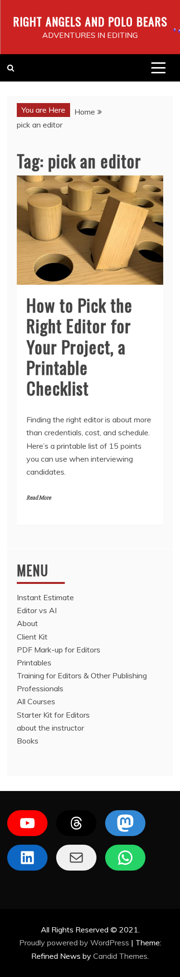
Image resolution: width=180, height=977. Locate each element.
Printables (34, 662)
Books (27, 740)
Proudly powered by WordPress (75, 942)
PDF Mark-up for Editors (58, 649)
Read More (38, 497)
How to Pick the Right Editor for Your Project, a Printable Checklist (79, 346)
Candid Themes (120, 956)
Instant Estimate (45, 597)
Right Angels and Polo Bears (90, 21)
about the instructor (50, 728)
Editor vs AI (37, 610)
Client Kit (32, 636)
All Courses (36, 701)
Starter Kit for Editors (53, 715)
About (27, 623)
